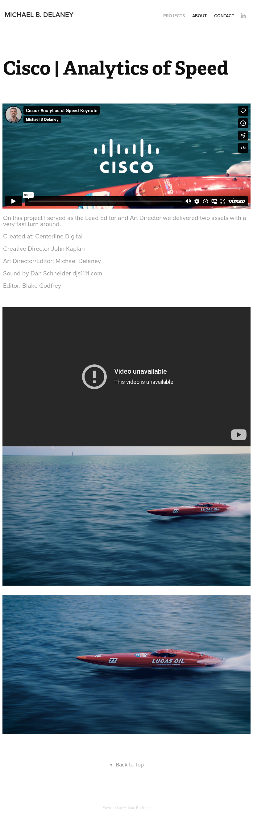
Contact (224, 16)
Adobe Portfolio (137, 807)
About (199, 16)
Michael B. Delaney (39, 14)
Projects (174, 16)
